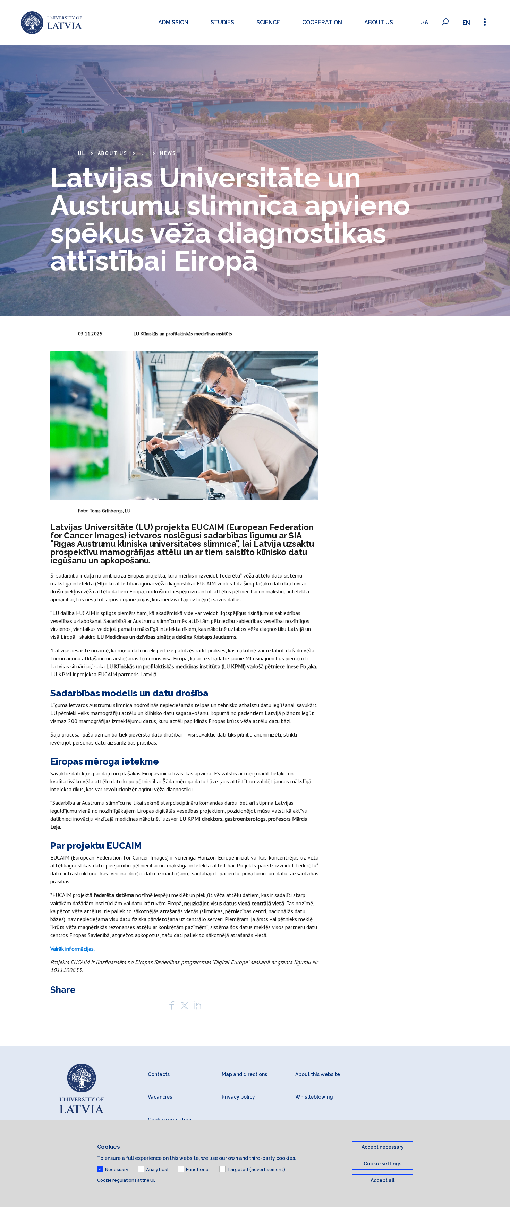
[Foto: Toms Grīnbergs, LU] (184, 428)
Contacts (159, 1074)
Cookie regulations (171, 1119)
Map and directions (244, 1074)
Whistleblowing (314, 1097)
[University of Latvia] (51, 22)
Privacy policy (238, 1097)
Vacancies (160, 1097)
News (168, 153)
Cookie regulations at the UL (126, 1180)
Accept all (382, 1180)
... (144, 153)
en (466, 22)
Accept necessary (383, 1147)
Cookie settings (382, 1163)
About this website (317, 1074)
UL (82, 153)
